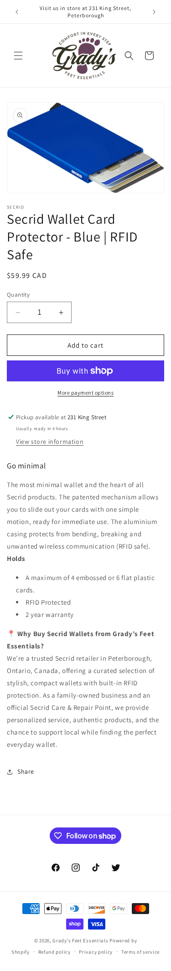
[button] (18, 56)
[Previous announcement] (17, 12)
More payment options (85, 392)
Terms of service (140, 952)
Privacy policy (96, 952)
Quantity (18, 294)
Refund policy (54, 952)
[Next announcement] (154, 12)
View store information (49, 441)
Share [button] (25, 771)
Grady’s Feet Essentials (80, 940)
